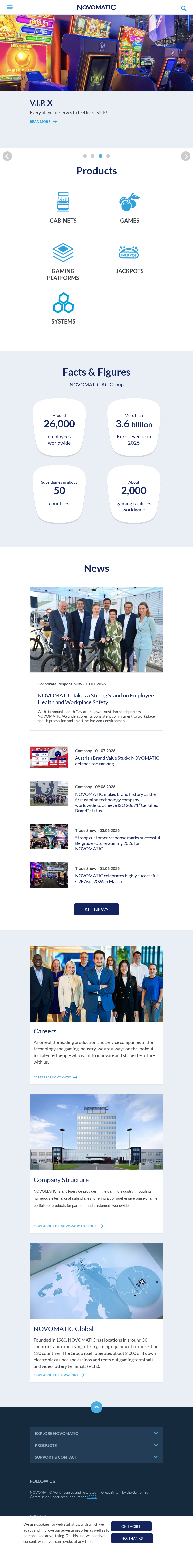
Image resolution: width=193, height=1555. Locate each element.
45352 (92, 1496)
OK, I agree (131, 1526)
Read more (40, 127)
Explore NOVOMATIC (56, 1433)
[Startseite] (96, 7)
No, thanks (132, 1538)
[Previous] (7, 156)
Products (46, 1445)
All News (96, 909)
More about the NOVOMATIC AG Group (65, 1226)
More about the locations (56, 1375)
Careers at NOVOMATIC (52, 1077)
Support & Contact (56, 1457)
